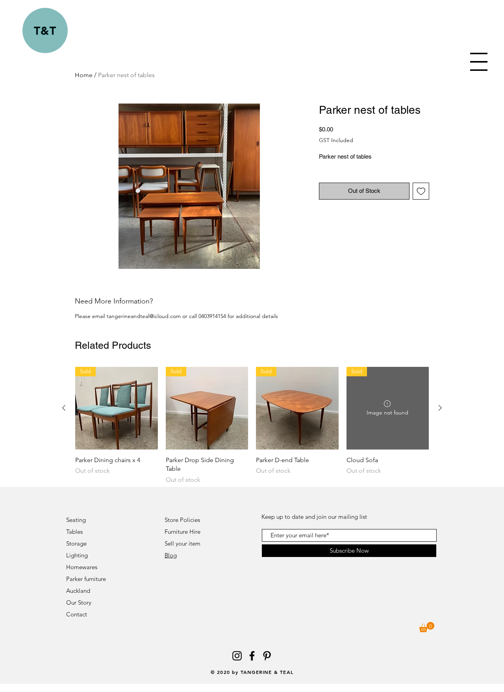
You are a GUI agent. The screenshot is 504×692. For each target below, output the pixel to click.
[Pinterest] (267, 655)
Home (84, 75)
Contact (77, 614)
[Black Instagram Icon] (237, 655)
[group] (252, 425)
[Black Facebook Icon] (252, 655)
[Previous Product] (64, 408)
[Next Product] (440, 408)
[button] (478, 62)
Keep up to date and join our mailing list (314, 516)
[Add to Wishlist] (421, 191)
